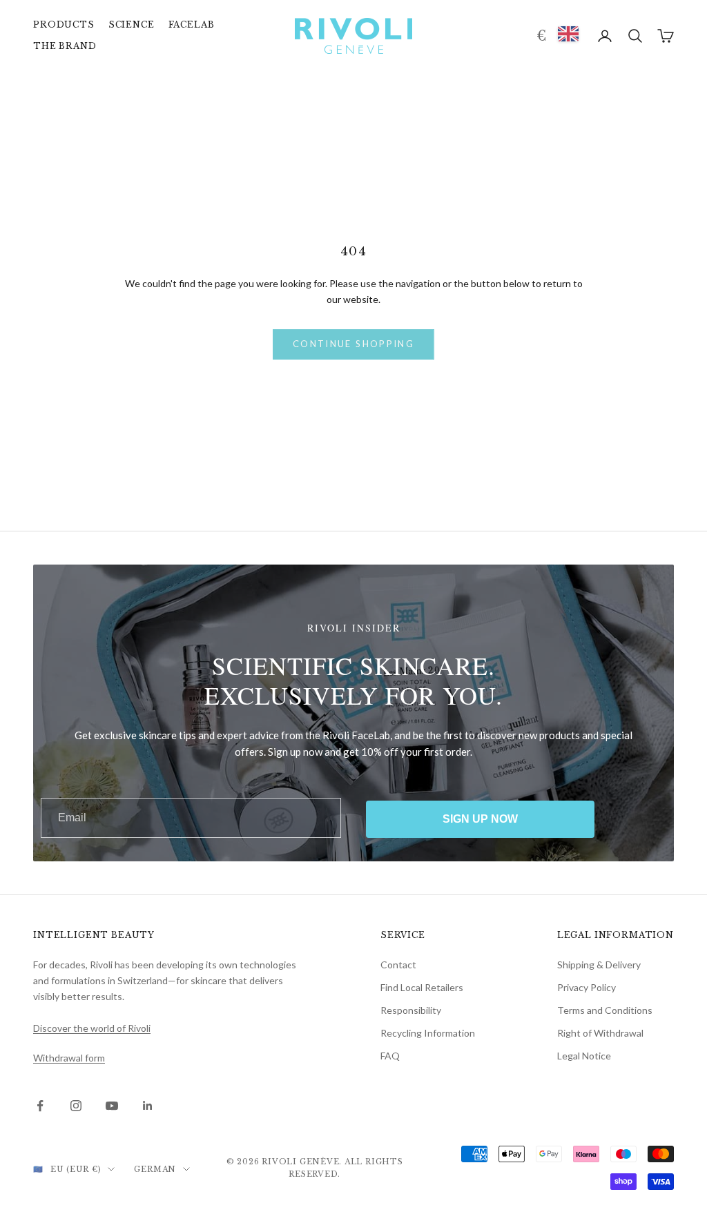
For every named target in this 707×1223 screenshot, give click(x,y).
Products (64, 24)
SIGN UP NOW (480, 819)
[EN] (568, 34)
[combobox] (568, 34)
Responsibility (410, 1010)
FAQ (390, 1055)
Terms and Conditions (604, 1010)
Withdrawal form (69, 1058)
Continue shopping (353, 343)
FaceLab (191, 24)
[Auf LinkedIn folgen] (148, 1106)
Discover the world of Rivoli (92, 1028)
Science (131, 24)
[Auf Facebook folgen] (40, 1106)
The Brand (65, 46)
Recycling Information (427, 1033)
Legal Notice (584, 1055)
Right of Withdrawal (600, 1033)
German (155, 1169)
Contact (398, 964)
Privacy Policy (586, 987)
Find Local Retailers (421, 987)
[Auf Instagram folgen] (76, 1106)
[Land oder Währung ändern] (539, 36)
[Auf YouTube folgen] (112, 1106)
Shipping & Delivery (599, 964)
